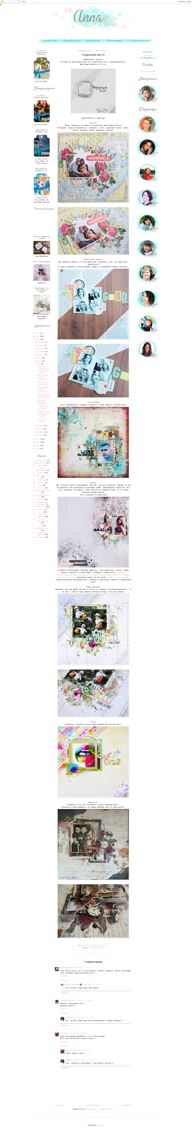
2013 (38, 442)
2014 (38, 439)
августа (41, 355)
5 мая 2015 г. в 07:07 (81, 1050)
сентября (42, 352)
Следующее (59, 1105)
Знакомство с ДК (42, 475)
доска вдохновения (41, 469)
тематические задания (42, 534)
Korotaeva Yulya (66, 1000)
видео (41, 465)
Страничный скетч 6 (41, 421)
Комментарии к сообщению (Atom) (100, 1109)
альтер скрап (40, 460)
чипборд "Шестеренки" (80, 575)
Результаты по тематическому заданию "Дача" (43, 369)
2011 (38, 448)
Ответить (63, 976)
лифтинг (41, 483)
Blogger (100, 1125)
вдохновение (40, 463)
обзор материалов (42, 490)
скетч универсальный (42, 520)
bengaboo (40, 537)
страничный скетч (97, 948)
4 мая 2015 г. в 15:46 (82, 968)
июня (40, 361)
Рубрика (41, 509)
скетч (40, 512)
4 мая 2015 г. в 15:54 (91, 985)
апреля (41, 426)
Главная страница (93, 1105)
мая (39, 364)
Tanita (68, 1050)
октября (41, 348)
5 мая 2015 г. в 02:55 (77, 1033)
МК (40, 485)
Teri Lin (63, 1033)
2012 (38, 445)
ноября (41, 345)
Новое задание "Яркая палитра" (43, 389)
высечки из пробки (66, 577)
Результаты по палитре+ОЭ (43, 383)
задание (40, 473)
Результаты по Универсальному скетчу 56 (43, 396)
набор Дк (40, 488)
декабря (41, 342)
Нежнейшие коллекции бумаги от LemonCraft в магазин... (43, 404)
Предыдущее (126, 1105)
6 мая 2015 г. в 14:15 (84, 1060)
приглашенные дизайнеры (42, 503)
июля (40, 358)
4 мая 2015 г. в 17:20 (84, 1017)
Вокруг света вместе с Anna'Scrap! (43, 377)
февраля (41, 432)
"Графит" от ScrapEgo (117, 577)
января (41, 435)
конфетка (40, 480)
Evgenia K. (70, 1017)
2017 (38, 333)
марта (40, 429)
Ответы (65, 981)
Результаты (39, 507)
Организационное (42, 495)
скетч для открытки (42, 515)
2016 (38, 336)
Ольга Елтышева (66, 968)
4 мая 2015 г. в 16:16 (83, 1000)
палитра (40, 499)
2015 (38, 339)
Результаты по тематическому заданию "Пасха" (43, 414)
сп (40, 525)
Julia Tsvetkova (72, 985)
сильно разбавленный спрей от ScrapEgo (110, 575)
